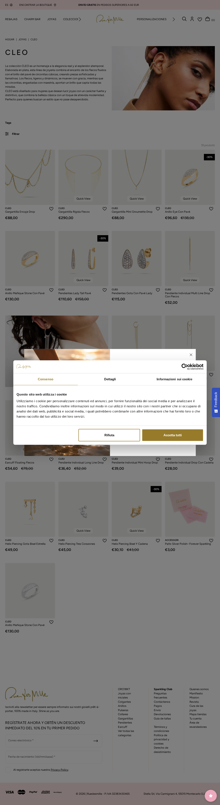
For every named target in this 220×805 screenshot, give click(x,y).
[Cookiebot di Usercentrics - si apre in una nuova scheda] (184, 366)
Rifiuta (109, 435)
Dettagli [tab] (110, 379)
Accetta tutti (172, 435)
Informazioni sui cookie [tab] (174, 379)
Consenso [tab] (45, 379)
